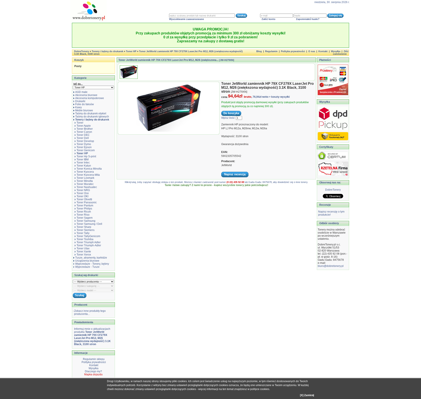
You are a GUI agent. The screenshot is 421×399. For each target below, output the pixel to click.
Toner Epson (84, 147)
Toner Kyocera (85, 171)
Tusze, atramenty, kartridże (91, 257)
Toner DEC (83, 135)
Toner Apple (84, 125)
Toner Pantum (85, 205)
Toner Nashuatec (87, 187)
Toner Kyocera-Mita (88, 174)
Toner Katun (84, 165)
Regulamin (271, 51)
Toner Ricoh (84, 211)
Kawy (78, 107)
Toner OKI (82, 196)
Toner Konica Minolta (89, 168)
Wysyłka (335, 51)
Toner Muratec (85, 184)
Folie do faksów (84, 104)
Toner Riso (83, 214)
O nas (311, 51)
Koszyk (79, 60)
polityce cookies (259, 389)
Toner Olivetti (84, 199)
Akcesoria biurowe (86, 95)
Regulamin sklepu (93, 359)
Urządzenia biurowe (87, 260)
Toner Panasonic (87, 202)
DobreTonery (333, 189)
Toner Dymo (84, 144)
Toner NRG (83, 190)
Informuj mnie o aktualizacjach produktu (92, 336)
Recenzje (325, 204)
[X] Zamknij (307, 395)
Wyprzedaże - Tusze (87, 266)
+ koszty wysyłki (279, 96)
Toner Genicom (86, 150)
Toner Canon (84, 131)
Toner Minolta (85, 181)
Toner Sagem (85, 217)
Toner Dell (83, 138)
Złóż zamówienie (341, 52)
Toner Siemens (86, 230)
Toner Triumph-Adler (89, 245)
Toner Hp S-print (86, 156)
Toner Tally (83, 233)
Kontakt (323, 51)
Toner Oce (83, 193)
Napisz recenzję (235, 174)
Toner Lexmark (85, 177)
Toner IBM (83, 159)
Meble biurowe (84, 110)
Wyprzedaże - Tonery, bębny (92, 263)
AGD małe (81, 92)
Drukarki (80, 101)
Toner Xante (84, 251)
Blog (259, 51)
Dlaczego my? (93, 371)
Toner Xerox (84, 254)
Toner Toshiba (85, 239)
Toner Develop (85, 141)
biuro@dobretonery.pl (331, 266)
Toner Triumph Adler (89, 242)
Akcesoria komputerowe (89, 98)
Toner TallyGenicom (88, 236)
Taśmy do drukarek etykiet (90, 113)
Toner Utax (83, 248)
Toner (80, 122)
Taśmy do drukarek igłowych (92, 116)
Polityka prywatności (293, 51)
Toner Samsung (86, 220)
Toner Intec (83, 162)
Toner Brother (85, 128)
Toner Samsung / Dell (89, 223)
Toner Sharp (84, 227)
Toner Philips (84, 208)
